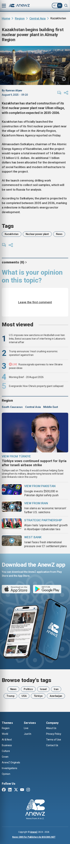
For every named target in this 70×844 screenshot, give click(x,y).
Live (26, 728)
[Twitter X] (16, 790)
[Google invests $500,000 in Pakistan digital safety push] (12, 489)
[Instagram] (28, 790)
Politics (28, 689)
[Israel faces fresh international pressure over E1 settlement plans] (12, 540)
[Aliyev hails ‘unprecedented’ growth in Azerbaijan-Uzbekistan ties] (12, 523)
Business (7, 745)
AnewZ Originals (11, 762)
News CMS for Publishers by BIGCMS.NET (33, 837)
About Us (51, 728)
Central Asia (37, 18)
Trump (10, 696)
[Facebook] (4, 790)
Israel (43, 689)
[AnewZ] (35, 809)
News (59, 234)
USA (24, 696)
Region (19, 18)
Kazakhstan (11, 234)
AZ (54, 5)
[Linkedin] (10, 790)
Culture (6, 751)
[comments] (59, 93)
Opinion (6, 773)
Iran (56, 689)
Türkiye (38, 696)
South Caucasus (12, 407)
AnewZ (33, 832)
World (5, 733)
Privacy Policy (53, 733)
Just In (27, 733)
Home (6, 18)
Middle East (50, 407)
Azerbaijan (56, 696)
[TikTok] (34, 790)
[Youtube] (22, 790)
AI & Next (7, 739)
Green (5, 756)
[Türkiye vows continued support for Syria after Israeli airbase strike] (35, 432)
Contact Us (52, 745)
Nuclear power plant (37, 234)
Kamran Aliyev (14, 90)
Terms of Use (53, 739)
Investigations (9, 768)
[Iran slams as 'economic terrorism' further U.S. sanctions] (12, 506)
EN (59, 5)
